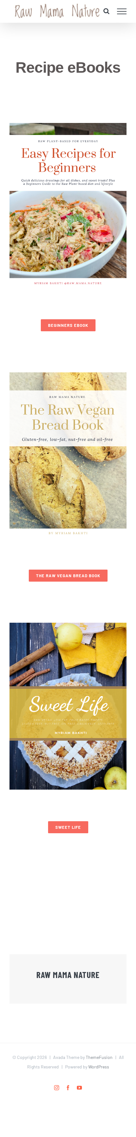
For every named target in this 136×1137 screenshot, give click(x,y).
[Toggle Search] (106, 11)
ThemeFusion (99, 1057)
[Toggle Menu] (122, 11)
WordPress (98, 1066)
